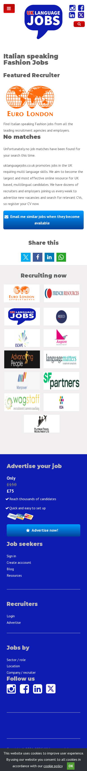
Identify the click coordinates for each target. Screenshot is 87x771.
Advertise (14, 622)
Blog (10, 569)
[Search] (79, 24)
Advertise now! (45, 530)
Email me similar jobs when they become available (45, 220)
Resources (14, 575)
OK (70, 766)
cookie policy (53, 766)
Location (13, 666)
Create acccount (19, 562)
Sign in (11, 556)
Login (11, 616)
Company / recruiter (21, 672)
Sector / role (16, 659)
